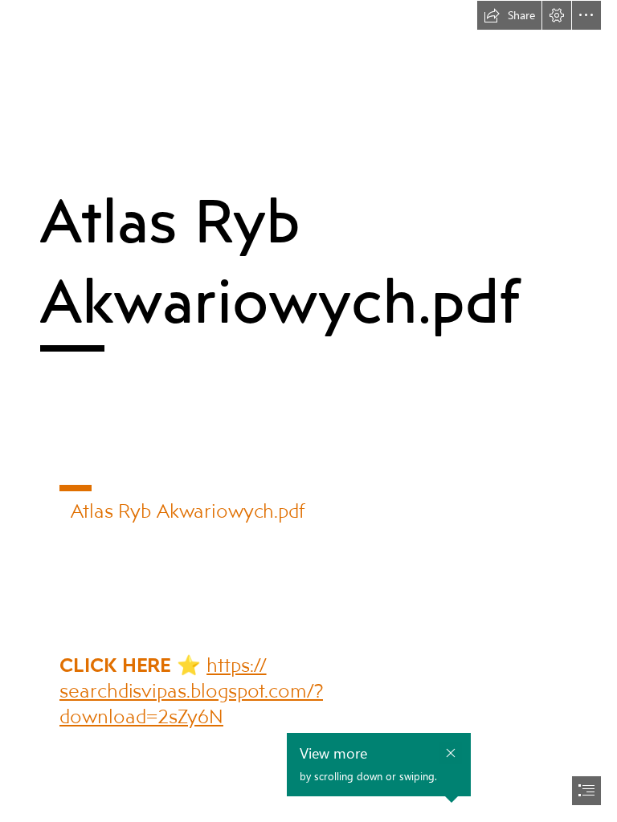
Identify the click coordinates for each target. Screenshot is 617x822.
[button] (509, 15)
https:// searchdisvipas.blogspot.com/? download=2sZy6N (191, 690)
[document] (308, 411)
